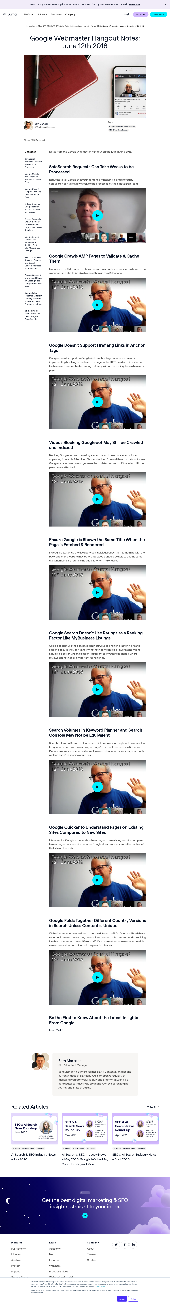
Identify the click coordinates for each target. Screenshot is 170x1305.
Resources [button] (56, 14)
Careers (92, 1254)
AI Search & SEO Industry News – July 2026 (33, 1157)
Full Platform (18, 1248)
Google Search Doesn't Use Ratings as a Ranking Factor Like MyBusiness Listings (32, 244)
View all (151, 1106)
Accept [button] (122, 1299)
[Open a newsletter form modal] (85, 1215)
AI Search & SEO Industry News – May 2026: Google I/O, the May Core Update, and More (85, 1159)
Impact (15, 1271)
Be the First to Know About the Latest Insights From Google (32, 315)
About (90, 1248)
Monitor (16, 1254)
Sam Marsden (41, 124)
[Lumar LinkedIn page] (133, 1245)
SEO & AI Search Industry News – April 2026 (134, 1157)
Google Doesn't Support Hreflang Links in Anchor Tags (33, 193)
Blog (51, 1254)
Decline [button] (133, 1299)
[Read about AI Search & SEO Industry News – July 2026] (34, 1128)
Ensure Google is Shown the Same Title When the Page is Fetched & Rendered (33, 224)
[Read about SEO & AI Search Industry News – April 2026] (135, 1128)
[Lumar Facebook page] (125, 1245)
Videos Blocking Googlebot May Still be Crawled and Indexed (32, 208)
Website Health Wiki (61, 1277)
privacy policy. (100, 1286)
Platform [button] (28, 14)
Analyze (16, 1260)
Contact (92, 1260)
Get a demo (159, 14)
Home (28, 26)
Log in (127, 14)
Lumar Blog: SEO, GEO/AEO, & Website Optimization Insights (57, 26)
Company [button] (70, 14)
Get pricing (140, 14)
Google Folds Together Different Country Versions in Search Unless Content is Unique (33, 298)
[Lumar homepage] (10, 14)
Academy (55, 1248)
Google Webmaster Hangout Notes (122, 126)
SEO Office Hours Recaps (118, 130)
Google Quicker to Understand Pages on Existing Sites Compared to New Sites (33, 280)
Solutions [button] (42, 14)
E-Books (54, 1260)
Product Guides (58, 1271)
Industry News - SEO (92, 26)
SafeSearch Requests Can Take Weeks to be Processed (33, 163)
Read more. (134, 4)
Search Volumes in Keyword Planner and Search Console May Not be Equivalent (33, 263)
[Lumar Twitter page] (116, 1245)
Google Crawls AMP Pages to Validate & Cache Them (33, 178)
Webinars (55, 1265)
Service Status (19, 1277)
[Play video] (97, 215)
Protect (15, 1265)
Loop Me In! (56, 1030)
